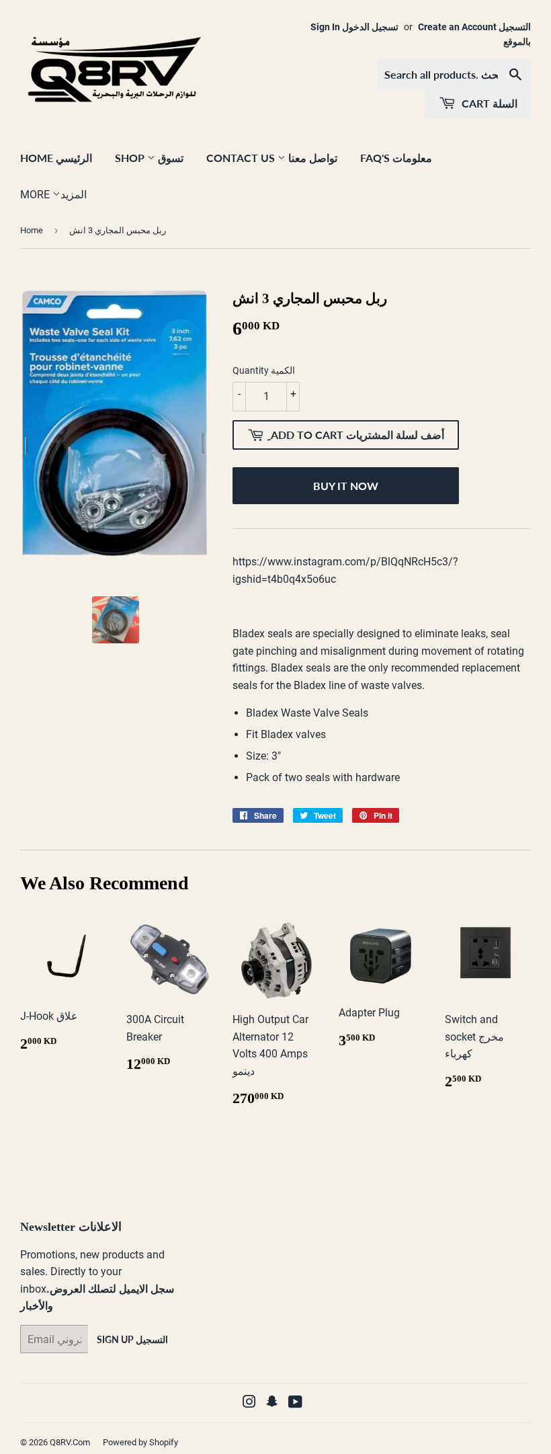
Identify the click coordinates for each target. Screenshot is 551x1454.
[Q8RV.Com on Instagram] (249, 1403)
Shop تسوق (149, 157)
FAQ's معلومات (396, 157)
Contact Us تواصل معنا (271, 157)
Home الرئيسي (56, 157)
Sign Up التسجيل (132, 1339)
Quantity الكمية (263, 370)
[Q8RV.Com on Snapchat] (272, 1403)
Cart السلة (488, 103)
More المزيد (53, 194)
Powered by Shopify (140, 1442)
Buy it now (345, 485)
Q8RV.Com (70, 1442)
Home (31, 230)
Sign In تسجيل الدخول (354, 27)
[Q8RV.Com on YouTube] (295, 1403)
